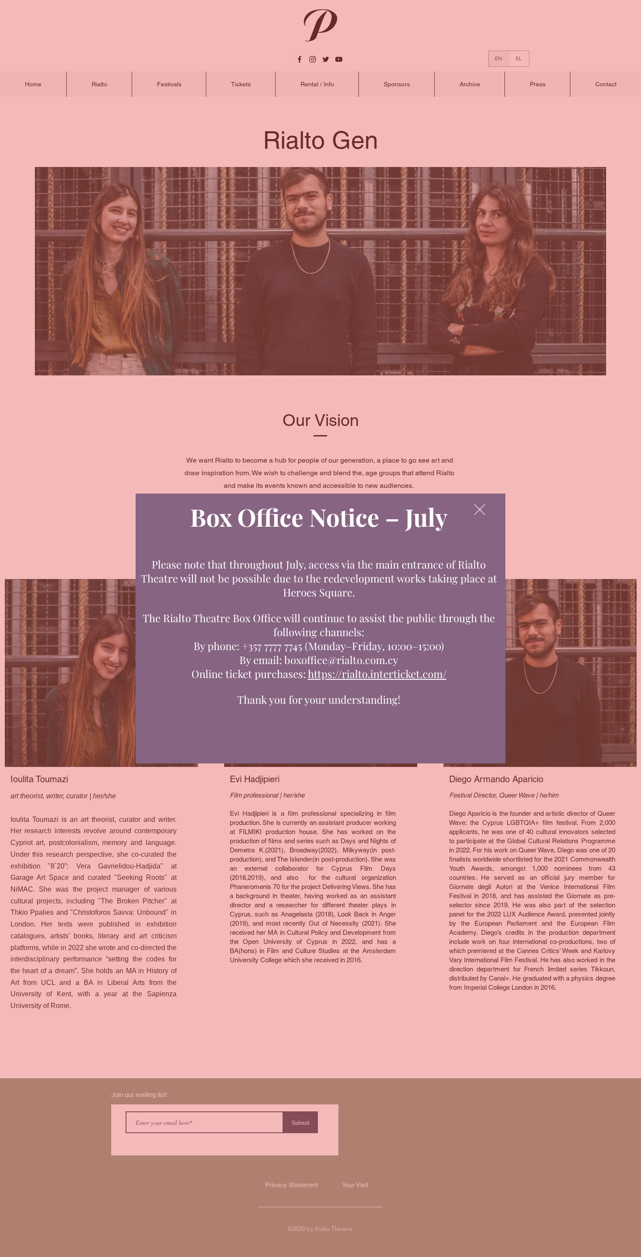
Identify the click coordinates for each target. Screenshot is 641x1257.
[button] (479, 509)
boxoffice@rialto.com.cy (341, 660)
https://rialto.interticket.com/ (377, 674)
